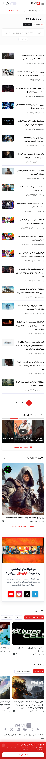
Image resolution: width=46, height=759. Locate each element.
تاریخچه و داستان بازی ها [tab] (34, 617)
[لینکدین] (18, 729)
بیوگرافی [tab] (18, 617)
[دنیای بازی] (35, 3)
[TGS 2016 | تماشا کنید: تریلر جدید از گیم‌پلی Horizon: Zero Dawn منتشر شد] (8, 289)
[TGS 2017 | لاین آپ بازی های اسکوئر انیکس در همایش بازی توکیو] (8, 220)
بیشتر (24, 39)
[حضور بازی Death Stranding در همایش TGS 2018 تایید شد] (8, 171)
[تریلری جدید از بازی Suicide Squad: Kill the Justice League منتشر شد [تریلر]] (8, 72)
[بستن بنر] (3, 745)
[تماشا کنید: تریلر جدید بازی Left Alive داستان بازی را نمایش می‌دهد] (8, 154)
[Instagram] (19, 594)
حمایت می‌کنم (23, 755)
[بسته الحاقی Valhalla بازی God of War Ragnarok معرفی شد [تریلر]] (8, 121)
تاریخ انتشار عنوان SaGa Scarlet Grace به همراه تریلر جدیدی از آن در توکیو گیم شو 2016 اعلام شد (30, 325)
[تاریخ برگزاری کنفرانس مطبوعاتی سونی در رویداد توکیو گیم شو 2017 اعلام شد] (8, 253)
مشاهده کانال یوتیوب (21, 447)
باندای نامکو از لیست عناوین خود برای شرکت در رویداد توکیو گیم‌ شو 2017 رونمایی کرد (30, 273)
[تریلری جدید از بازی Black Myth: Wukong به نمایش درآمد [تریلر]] (8, 56)
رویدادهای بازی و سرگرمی (30, 11)
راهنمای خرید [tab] (6, 617)
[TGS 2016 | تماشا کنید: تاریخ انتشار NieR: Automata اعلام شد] (8, 382)
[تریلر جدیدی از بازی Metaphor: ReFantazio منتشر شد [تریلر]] (8, 138)
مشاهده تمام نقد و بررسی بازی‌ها (23, 526)
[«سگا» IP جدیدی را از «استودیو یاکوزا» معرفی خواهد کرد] (8, 187)
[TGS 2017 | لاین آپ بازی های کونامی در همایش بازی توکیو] (8, 236)
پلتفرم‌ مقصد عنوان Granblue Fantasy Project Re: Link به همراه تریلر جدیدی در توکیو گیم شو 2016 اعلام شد (30, 345)
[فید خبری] (38, 729)
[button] (4, 458)
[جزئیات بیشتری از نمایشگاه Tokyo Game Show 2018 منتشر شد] (8, 204)
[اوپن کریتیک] (25, 729)
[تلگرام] (5, 729)
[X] (27, 594)
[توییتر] (11, 729)
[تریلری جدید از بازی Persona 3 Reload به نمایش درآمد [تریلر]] (8, 105)
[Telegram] (35, 594)
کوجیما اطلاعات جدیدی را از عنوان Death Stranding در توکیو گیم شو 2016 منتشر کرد (30, 365)
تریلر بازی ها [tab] (38, 671)
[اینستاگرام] (31, 729)
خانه (43, 11)
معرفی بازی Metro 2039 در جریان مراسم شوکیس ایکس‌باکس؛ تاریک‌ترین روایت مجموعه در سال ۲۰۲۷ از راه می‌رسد (29, 704)
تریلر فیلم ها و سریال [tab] (23, 671)
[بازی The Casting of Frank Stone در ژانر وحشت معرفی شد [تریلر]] (8, 88)
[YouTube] (11, 594)
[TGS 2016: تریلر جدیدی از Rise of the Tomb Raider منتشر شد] (8, 306)
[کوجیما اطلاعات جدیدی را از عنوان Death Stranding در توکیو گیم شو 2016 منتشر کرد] (8, 362)
